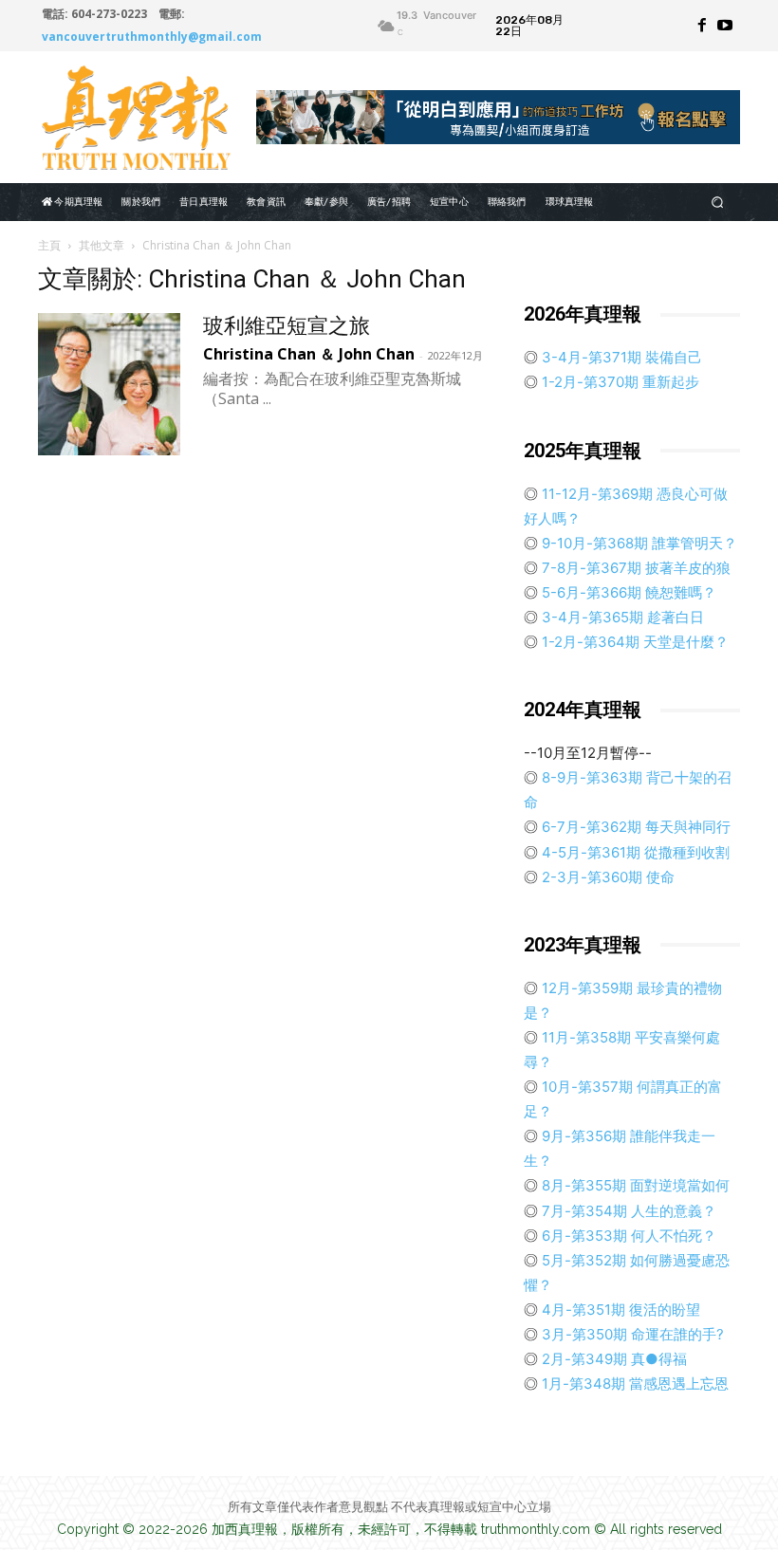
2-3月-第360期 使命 (606, 877)
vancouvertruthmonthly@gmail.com (152, 36)
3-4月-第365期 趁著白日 (621, 617)
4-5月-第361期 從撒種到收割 (634, 852)
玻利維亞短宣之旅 (286, 326)
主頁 (49, 245)
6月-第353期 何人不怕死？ (627, 1236)
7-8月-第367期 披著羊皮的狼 (634, 568)
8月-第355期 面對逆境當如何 (634, 1185)
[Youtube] (724, 25)
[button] (717, 202)
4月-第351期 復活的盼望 (619, 1310)
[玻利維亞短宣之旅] (109, 384)
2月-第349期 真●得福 (612, 1359)
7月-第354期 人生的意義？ (627, 1211)
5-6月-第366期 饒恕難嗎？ (627, 592)
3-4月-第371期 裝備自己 (620, 357)
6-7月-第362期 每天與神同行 (634, 827)
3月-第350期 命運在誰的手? (631, 1334)
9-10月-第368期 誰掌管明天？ (637, 543)
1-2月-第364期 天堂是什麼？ (633, 642)
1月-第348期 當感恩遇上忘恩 (633, 1384)
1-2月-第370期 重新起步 (618, 382)
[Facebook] (702, 25)
